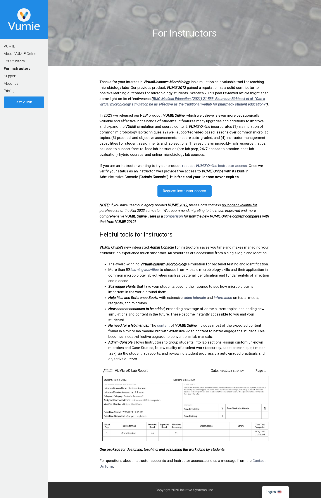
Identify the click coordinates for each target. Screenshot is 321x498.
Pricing (9, 91)
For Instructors (17, 68)
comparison (173, 216)
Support (10, 76)
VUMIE (9, 46)
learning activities (145, 269)
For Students (14, 61)
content (163, 325)
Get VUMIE (24, 102)
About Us (11, 83)
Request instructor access (184, 191)
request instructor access (214, 165)
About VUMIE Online (20, 53)
